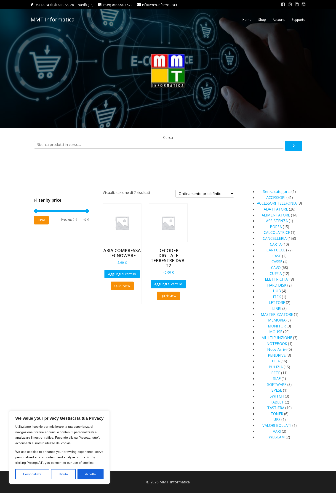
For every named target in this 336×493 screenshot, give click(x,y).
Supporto (298, 19)
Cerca (168, 137)
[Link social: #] (283, 4)
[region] (59, 447)
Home (246, 19)
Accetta (90, 474)
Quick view (122, 286)
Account (279, 19)
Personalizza (32, 474)
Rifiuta (63, 474)
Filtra (41, 220)
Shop (262, 19)
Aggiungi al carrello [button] (122, 274)
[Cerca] (293, 146)
